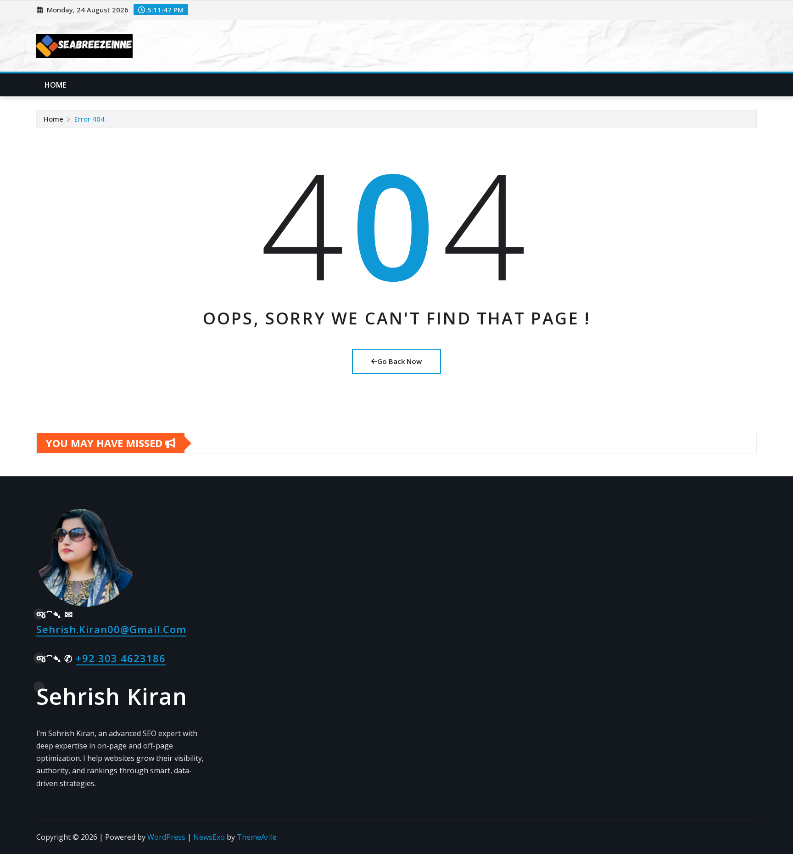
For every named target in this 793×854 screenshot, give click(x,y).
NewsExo (209, 837)
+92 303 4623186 (121, 658)
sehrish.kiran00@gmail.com (111, 629)
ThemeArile (257, 837)
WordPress (166, 837)
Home (56, 85)
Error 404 (89, 118)
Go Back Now (399, 361)
